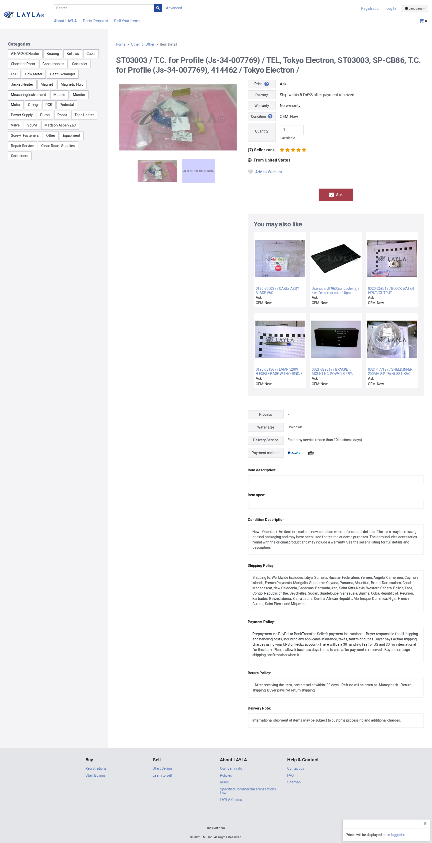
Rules (224, 782)
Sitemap (294, 782)
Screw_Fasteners (25, 135)
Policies (226, 775)
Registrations (96, 768)
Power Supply (22, 115)
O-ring (33, 105)
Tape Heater (84, 115)
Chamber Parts (23, 64)
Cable (91, 54)
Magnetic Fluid (72, 84)
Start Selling (162, 768)
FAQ (290, 775)
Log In (391, 9)
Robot (62, 115)
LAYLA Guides (231, 800)
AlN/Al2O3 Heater (25, 54)
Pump (45, 115)
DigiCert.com (216, 828)
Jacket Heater (22, 84)
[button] (216, 819)
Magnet (47, 84)
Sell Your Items (127, 21)
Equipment (71, 135)
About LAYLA (65, 21)
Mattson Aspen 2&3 (60, 125)
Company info (231, 768)
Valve (15, 125)
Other (50, 135)
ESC (14, 74)
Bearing (53, 54)
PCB (49, 105)
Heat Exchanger (62, 74)
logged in (398, 835)
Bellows (73, 54)
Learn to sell (162, 775)
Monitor (79, 95)
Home (121, 44)
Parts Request (95, 21)
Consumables (53, 64)
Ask (339, 194)
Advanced (174, 8)
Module (59, 95)
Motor (15, 105)
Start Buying (95, 775)
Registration (370, 9)
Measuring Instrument (28, 95)
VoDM (32, 125)
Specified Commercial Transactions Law (248, 791)
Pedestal (67, 105)
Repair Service (22, 146)
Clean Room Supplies (58, 146)
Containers (19, 156)
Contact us (295, 768)
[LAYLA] (24, 14)
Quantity (261, 131)
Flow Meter (33, 74)
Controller (80, 64)
